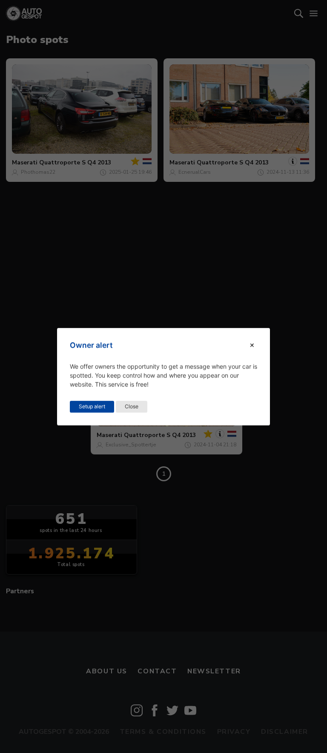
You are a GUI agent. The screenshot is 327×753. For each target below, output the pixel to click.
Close (131, 406)
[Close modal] (252, 345)
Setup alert (92, 406)
